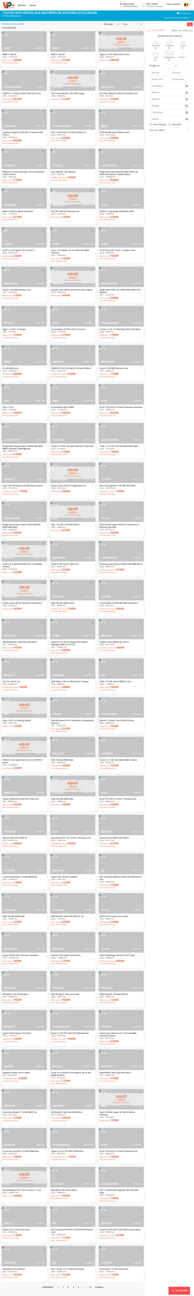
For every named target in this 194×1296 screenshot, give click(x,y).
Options (185, 119)
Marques (184, 93)
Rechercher (190, 24)
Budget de (155, 65)
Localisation (183, 86)
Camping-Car (169, 57)
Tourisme (156, 45)
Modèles (184, 99)
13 (90, 1287)
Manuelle (176, 124)
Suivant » (99, 1287)
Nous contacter (173, 4)
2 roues (183, 45)
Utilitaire (169, 45)
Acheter (32, 5)
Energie (185, 106)
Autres (182, 57)
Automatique (159, 124)
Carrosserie (183, 112)
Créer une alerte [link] (157, 30)
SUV (156, 57)
